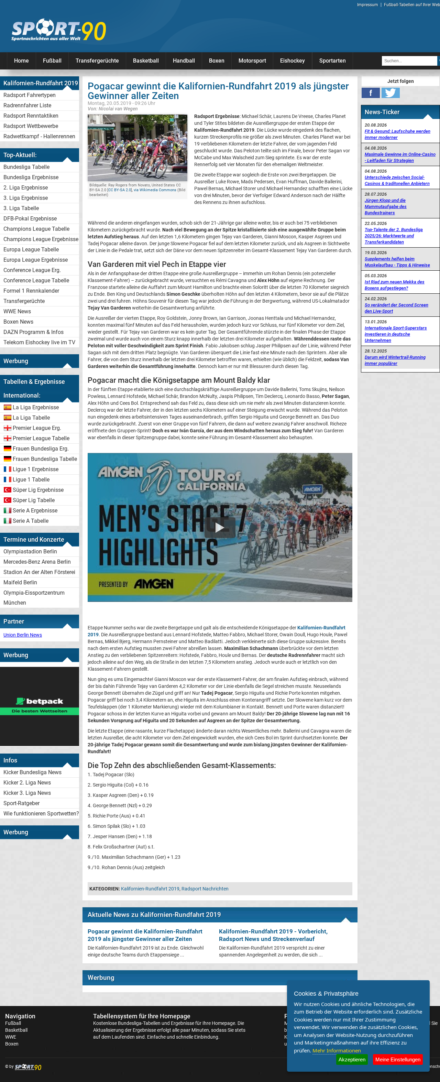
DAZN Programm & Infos (33, 332)
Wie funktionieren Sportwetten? (41, 813)
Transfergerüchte (97, 60)
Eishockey (292, 60)
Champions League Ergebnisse (40, 239)
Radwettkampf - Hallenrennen (39, 136)
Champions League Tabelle (36, 229)
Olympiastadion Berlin (30, 551)
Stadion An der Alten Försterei (39, 572)
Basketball (146, 60)
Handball (184, 60)
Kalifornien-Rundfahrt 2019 (150, 888)
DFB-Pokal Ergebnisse (30, 218)
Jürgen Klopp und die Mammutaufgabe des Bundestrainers (386, 206)
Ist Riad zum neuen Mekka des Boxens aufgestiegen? (395, 285)
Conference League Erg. (32, 270)
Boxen (216, 60)
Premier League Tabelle (41, 438)
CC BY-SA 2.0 (119, 190)
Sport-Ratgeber (21, 803)
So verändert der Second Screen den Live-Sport (396, 308)
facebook (371, 93)
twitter (391, 93)
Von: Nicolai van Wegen (113, 108)
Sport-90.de (58, 29)
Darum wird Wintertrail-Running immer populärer (395, 360)
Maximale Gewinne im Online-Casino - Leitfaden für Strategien (400, 157)
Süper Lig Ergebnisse (38, 490)
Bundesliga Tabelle (26, 167)
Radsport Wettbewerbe (30, 126)
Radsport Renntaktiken (30, 115)
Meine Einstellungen (397, 1059)
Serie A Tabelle (30, 521)
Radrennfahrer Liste (27, 105)
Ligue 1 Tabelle (31, 479)
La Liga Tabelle (31, 417)
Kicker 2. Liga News (27, 782)
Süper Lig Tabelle (34, 500)
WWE (10, 1037)
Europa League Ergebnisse (35, 260)
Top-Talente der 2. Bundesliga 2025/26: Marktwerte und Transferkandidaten (394, 236)
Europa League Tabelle (31, 249)
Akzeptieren (352, 1059)
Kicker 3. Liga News (27, 793)
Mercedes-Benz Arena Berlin (37, 562)
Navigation (20, 1016)
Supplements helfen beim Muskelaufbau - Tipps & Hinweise (397, 262)
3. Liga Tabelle (21, 208)
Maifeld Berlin (20, 582)
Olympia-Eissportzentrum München (34, 597)
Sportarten (332, 60)
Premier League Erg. (37, 428)
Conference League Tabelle (36, 280)
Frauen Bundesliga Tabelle (45, 459)
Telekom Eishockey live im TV (39, 342)
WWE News (17, 311)
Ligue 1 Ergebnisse (35, 469)
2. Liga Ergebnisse (25, 187)
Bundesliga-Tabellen (139, 1023)
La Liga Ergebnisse (36, 407)
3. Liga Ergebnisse (25, 198)
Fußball (52, 60)
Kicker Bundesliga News (32, 772)
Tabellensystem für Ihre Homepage (141, 1016)
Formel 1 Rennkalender (31, 291)
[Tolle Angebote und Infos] (39, 744)
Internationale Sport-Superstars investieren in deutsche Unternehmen (396, 334)
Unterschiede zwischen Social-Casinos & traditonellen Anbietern (397, 180)
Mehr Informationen (336, 1050)
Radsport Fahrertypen (29, 95)
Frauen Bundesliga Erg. (41, 448)
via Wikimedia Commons (155, 190)
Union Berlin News (22, 635)
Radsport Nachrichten (205, 888)
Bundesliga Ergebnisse (30, 177)
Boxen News (18, 321)
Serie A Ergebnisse (35, 510)
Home (21, 60)
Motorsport (252, 60)
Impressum (367, 5)
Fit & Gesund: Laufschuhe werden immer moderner (397, 134)
